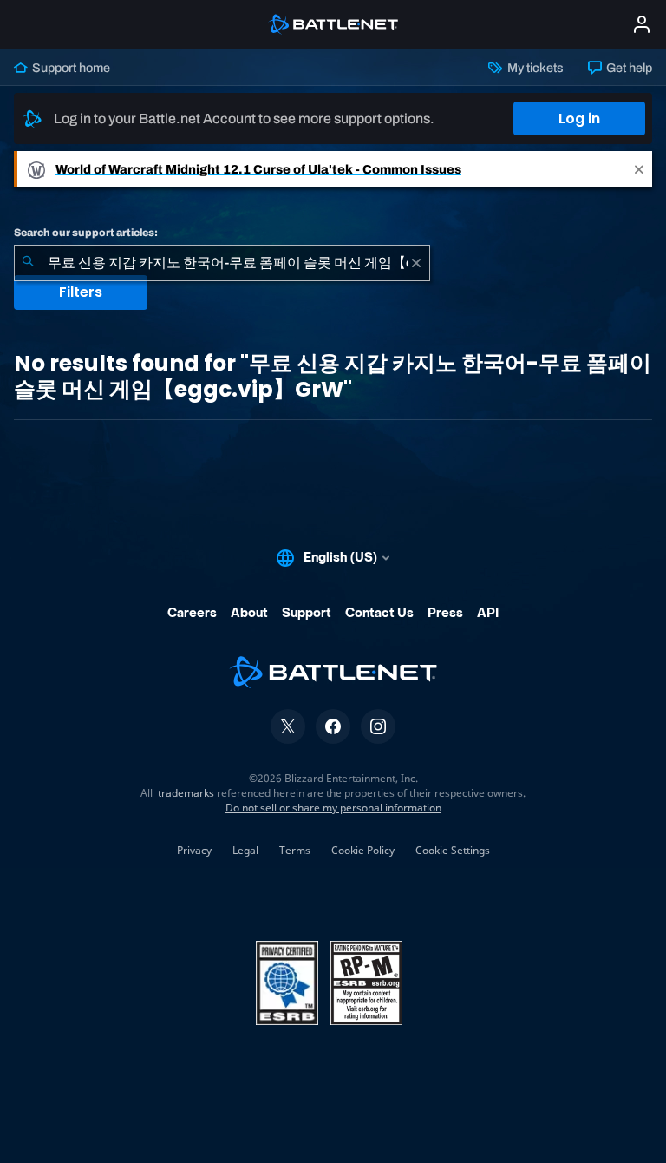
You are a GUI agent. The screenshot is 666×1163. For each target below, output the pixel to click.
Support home (69, 68)
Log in (579, 118)
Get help (628, 68)
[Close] (639, 169)
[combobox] (222, 263)
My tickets (534, 68)
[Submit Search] (28, 263)
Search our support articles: (86, 233)
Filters (80, 292)
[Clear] (416, 263)
